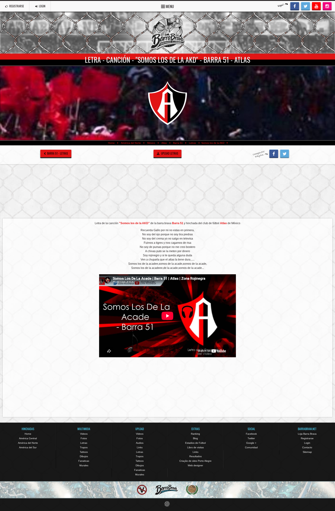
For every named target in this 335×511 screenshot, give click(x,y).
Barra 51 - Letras (57, 153)
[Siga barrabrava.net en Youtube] (316, 5)
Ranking (195, 433)
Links (140, 447)
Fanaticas (83, 460)
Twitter (251, 438)
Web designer (195, 465)
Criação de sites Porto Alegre (195, 460)
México (151, 143)
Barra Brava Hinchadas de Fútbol (167, 32)
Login (307, 442)
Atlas (164, 143)
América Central (28, 438)
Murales (83, 465)
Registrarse (307, 438)
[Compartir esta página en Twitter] (284, 153)
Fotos (84, 438)
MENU (169, 6)
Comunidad (251, 447)
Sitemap (307, 452)
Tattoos (84, 452)
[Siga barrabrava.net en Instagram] (327, 5)
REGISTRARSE (16, 6)
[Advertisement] (167, 191)
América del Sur (28, 447)
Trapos (84, 447)
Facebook (251, 433)
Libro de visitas (195, 447)
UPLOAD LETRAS (169, 153)
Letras (192, 143)
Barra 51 (178, 143)
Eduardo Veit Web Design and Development (168, 504)
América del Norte (131, 143)
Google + (251, 442)
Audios (139, 442)
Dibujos (84, 456)
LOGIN (41, 6)
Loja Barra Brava (307, 433)
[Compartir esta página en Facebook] (273, 153)
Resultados (195, 456)
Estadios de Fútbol (195, 442)
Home (111, 143)
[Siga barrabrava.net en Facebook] (294, 5)
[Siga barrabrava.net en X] (305, 5)
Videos (84, 433)
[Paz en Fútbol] (142, 490)
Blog (195, 438)
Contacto (307, 447)
